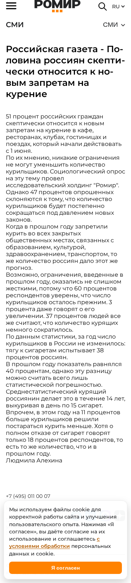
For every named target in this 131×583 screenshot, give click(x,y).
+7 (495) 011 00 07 (28, 496)
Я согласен (65, 568)
